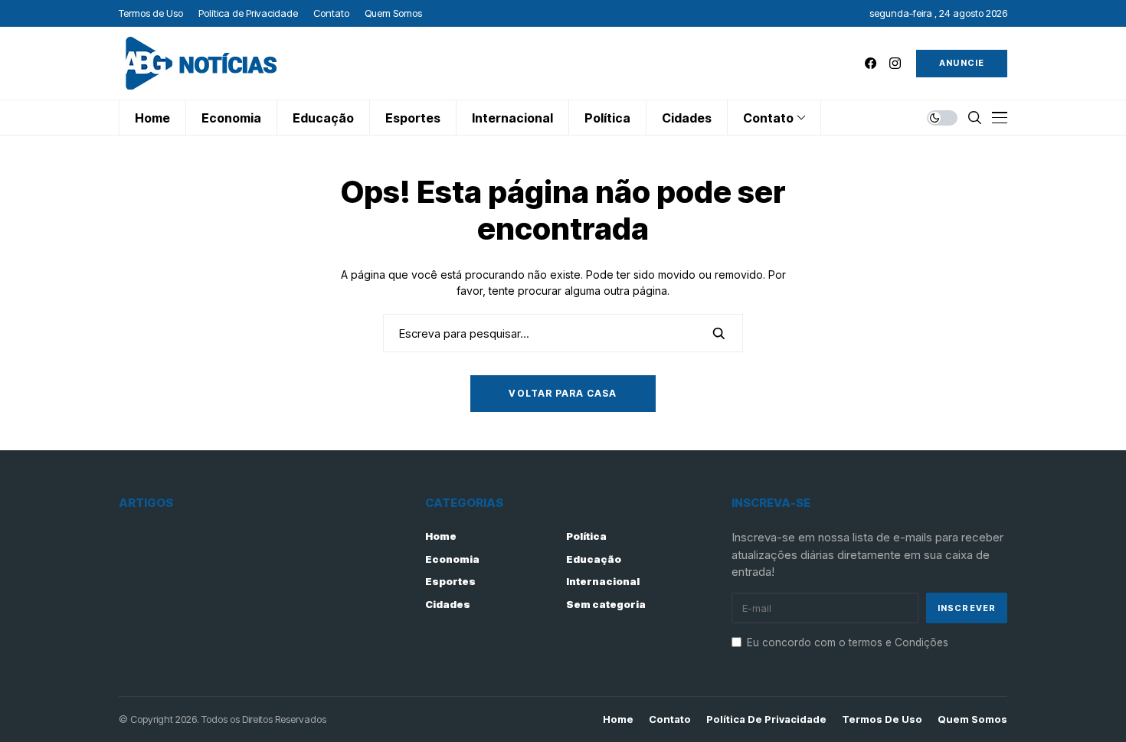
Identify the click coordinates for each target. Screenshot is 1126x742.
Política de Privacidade (766, 719)
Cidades (447, 604)
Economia (452, 559)
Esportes (450, 581)
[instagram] (895, 63)
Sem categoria (606, 604)
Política (586, 536)
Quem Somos (972, 719)
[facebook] (870, 63)
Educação (593, 559)
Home (441, 536)
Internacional (603, 581)
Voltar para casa (563, 393)
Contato (670, 719)
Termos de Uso (882, 719)
